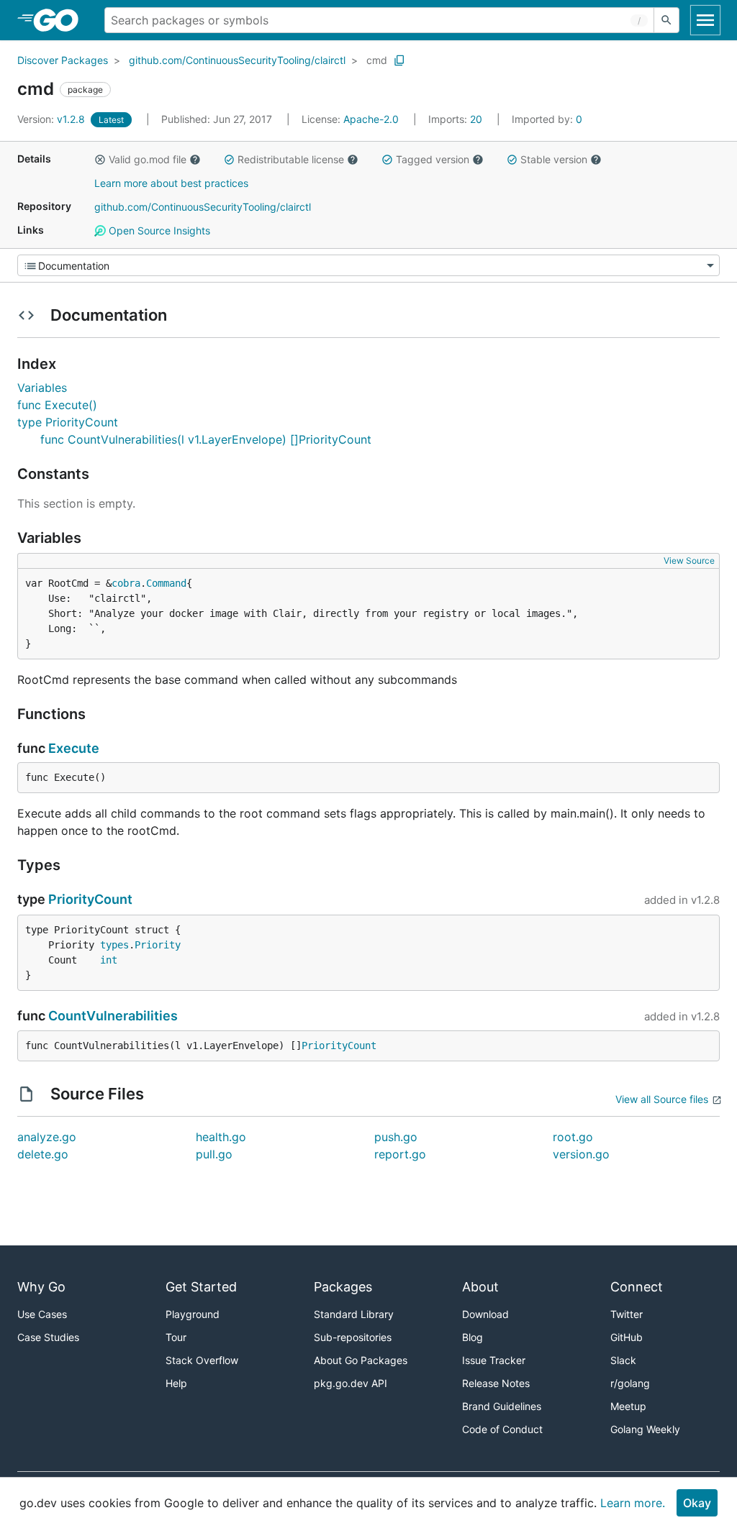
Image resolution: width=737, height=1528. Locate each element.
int (108, 960)
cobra (126, 583)
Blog (472, 1337)
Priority (158, 945)
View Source (689, 560)
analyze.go (46, 1137)
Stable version (553, 159)
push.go (395, 1137)
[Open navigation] (705, 20)
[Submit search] (666, 20)
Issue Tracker (493, 1360)
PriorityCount (90, 899)
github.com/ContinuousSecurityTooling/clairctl (237, 60)
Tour (176, 1337)
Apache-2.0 (371, 119)
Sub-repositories (353, 1337)
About (480, 1286)
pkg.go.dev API (350, 1383)
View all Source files (661, 1099)
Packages (343, 1286)
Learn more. (632, 1503)
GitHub (626, 1337)
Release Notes (496, 1383)
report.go (400, 1154)
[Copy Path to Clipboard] (399, 60)
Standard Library (354, 1314)
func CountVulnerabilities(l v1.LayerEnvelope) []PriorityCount (205, 439)
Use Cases (42, 1314)
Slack (623, 1360)
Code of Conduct (502, 1429)
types (114, 945)
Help (176, 1383)
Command (166, 583)
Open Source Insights (158, 230)
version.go (581, 1154)
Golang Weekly (645, 1429)
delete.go (42, 1154)
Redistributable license (291, 159)
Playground (193, 1314)
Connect (636, 1286)
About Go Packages (360, 1360)
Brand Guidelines (501, 1406)
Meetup (628, 1406)
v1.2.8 (52, 119)
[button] (100, 159)
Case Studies (48, 1337)
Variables (42, 387)
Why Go (41, 1286)
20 (456, 119)
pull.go (214, 1154)
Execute (73, 748)
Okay (697, 1503)
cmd (376, 60)
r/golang (630, 1383)
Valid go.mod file (147, 159)
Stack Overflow (202, 1360)
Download (485, 1314)
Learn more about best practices (171, 183)
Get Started (201, 1286)
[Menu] (368, 265)
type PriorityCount (67, 422)
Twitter (626, 1314)
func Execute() (57, 405)
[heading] (60, 20)
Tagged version (432, 159)
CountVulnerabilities (113, 1015)
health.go (221, 1137)
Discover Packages (62, 60)
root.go (573, 1137)
